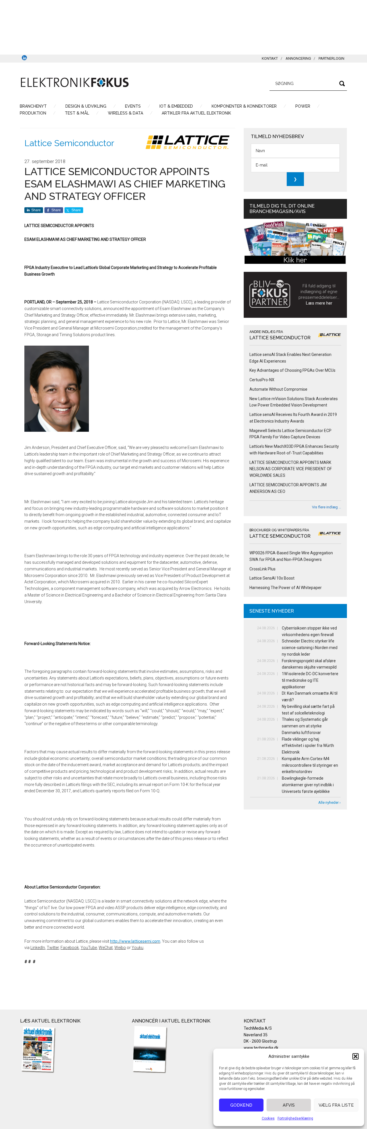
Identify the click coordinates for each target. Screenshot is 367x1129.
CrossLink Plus (262, 569)
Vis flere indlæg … (326, 507)
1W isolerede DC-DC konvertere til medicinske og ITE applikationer (310, 680)
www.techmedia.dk (261, 1047)
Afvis (289, 1105)
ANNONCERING (298, 58)
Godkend (241, 1105)
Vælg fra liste (336, 1105)
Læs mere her (319, 303)
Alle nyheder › (329, 802)
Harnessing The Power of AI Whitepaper (285, 587)
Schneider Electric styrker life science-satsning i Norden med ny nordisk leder (309, 648)
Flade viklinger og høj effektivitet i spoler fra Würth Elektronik (308, 746)
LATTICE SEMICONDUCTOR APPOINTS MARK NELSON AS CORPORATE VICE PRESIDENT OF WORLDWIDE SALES (290, 469)
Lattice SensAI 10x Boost (271, 578)
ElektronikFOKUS (74, 83)
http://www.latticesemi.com (135, 941)
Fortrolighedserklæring (295, 1118)
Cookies (268, 1118)
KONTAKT (270, 58)
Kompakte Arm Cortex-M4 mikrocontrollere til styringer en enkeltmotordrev (310, 765)
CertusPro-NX (261, 379)
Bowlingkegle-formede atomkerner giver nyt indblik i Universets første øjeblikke (308, 785)
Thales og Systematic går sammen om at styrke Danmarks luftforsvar (305, 726)
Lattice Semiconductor (69, 143)
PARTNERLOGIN (331, 58)
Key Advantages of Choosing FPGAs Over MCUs (292, 370)
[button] (355, 1056)
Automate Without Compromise (278, 389)
